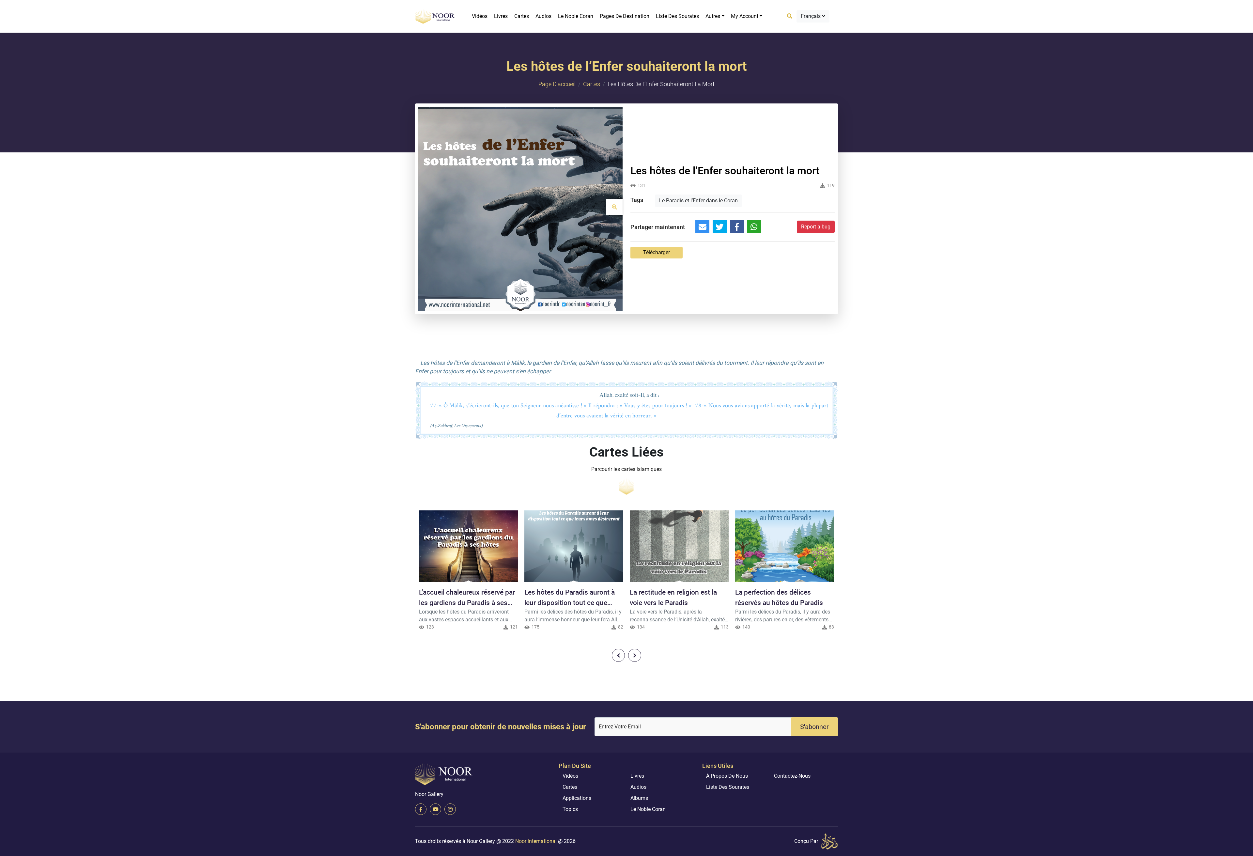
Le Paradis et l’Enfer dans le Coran (698, 200)
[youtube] (435, 809)
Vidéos (479, 16)
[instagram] (450, 809)
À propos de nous (727, 776)
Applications (577, 798)
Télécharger (656, 252)
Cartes (521, 16)
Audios (543, 16)
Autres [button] (712, 16)
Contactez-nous (792, 776)
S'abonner (814, 727)
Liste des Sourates (677, 16)
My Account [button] (744, 16)
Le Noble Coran (575, 16)
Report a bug (815, 227)
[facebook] (420, 809)
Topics (570, 809)
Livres (501, 16)
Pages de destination (624, 16)
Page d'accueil (557, 84)
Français (811, 16)
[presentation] (618, 655)
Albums (639, 798)
